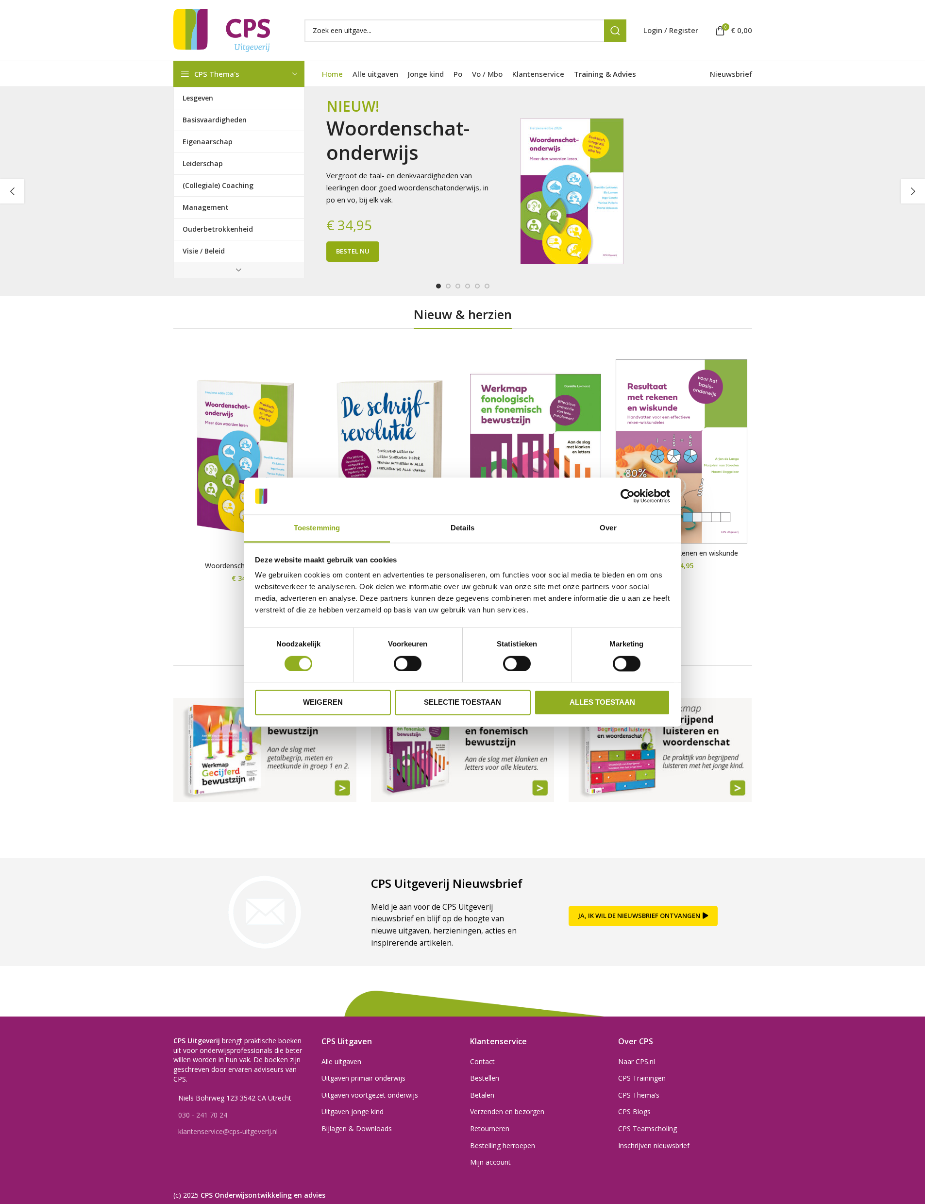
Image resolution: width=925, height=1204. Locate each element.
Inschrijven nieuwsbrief (654, 1145)
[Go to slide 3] (457, 286)
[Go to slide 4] (467, 286)
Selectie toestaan (462, 702)
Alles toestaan (602, 702)
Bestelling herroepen (502, 1145)
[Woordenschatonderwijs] (244, 458)
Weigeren (323, 702)
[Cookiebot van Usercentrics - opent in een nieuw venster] (627, 496)
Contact (482, 1061)
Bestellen (484, 1078)
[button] (12, 191)
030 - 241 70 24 (202, 1114)
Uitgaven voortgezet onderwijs (369, 1095)
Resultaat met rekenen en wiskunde (681, 553)
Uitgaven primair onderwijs (363, 1078)
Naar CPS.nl (636, 1061)
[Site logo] (221, 29)
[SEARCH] (615, 30)
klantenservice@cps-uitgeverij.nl (228, 1131)
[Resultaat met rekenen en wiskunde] (681, 451)
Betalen (482, 1095)
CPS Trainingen (642, 1078)
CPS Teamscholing (647, 1128)
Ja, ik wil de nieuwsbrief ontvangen (639, 915)
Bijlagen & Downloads (356, 1128)
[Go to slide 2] (448, 286)
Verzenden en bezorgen (507, 1111)
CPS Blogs (634, 1111)
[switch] (407, 663)
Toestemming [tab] (317, 528)
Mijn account (490, 1162)
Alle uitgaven (341, 1061)
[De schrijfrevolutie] (389, 458)
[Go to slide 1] (438, 286)
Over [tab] (608, 528)
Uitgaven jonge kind (352, 1111)
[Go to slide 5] (477, 286)
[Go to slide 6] (487, 286)
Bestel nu (353, 251)
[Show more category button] (239, 270)
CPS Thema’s (638, 1095)
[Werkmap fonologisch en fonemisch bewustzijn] (536, 452)
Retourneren (489, 1128)
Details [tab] (462, 528)
